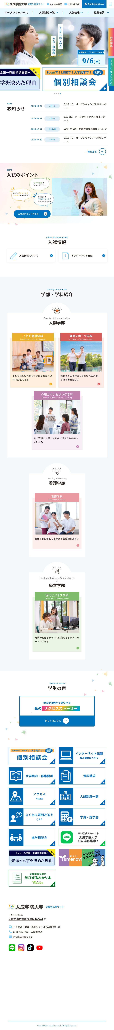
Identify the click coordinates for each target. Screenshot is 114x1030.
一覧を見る (91, 151)
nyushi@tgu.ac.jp (23, 936)
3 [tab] (58, 93)
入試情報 (52, 129)
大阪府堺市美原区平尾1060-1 (26, 919)
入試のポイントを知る (28, 213)
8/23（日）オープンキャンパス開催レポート (85, 106)
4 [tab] (60, 93)
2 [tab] (56, 93)
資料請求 (111, 42)
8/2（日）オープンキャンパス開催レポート (84, 118)
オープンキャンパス (16, 12)
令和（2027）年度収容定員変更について (85, 129)
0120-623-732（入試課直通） (29, 931)
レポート (52, 106)
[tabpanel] (75, 79)
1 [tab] (54, 93)
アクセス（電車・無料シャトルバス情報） (35, 926)
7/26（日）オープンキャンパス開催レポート (85, 139)
